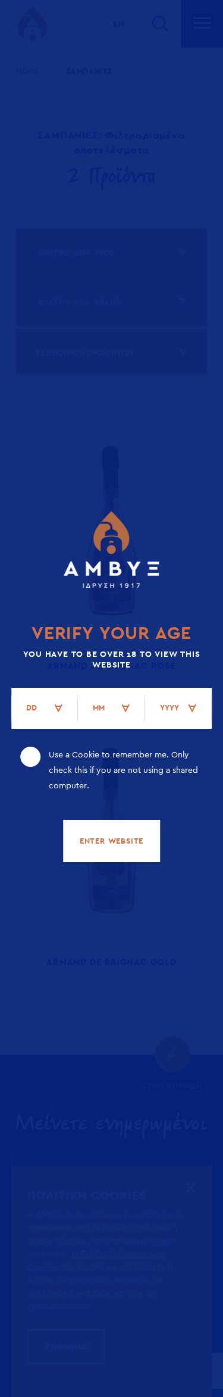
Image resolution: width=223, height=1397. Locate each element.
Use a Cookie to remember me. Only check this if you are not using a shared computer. (123, 770)
